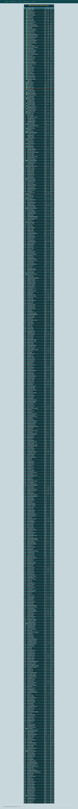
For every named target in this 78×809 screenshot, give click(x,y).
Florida (20, 1)
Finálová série (13, 1)
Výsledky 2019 (26, 1)
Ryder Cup (34, 1)
